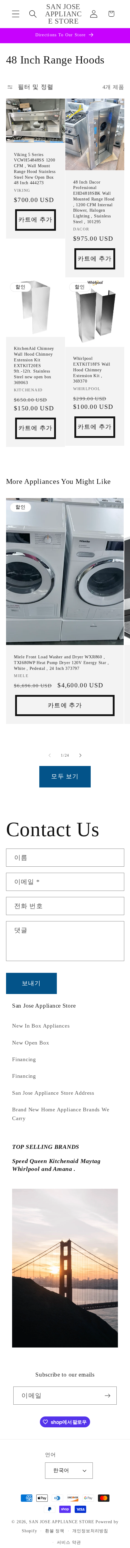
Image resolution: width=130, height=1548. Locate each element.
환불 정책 (55, 1530)
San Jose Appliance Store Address (53, 1093)
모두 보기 (65, 776)
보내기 (31, 983)
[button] (15, 13)
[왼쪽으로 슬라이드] (49, 755)
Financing (24, 1059)
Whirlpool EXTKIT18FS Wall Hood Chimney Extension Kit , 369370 (91, 369)
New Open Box (30, 1043)
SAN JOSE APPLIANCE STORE (61, 1521)
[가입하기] (107, 1396)
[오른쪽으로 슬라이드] (80, 755)
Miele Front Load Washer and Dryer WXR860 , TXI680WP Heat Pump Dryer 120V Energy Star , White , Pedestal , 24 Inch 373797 (61, 662)
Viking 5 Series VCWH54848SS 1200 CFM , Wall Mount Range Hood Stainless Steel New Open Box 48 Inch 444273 (34, 168)
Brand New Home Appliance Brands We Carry (60, 1113)
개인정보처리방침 (90, 1530)
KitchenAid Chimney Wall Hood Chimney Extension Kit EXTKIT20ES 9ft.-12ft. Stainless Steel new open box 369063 (34, 365)
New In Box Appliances (41, 1026)
